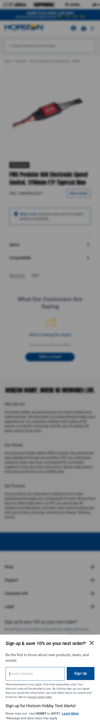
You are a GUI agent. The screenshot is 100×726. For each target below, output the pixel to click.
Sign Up (80, 673)
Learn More (70, 713)
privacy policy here (39, 697)
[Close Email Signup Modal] (91, 643)
